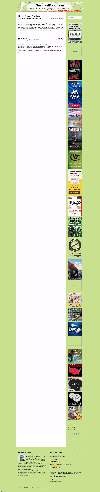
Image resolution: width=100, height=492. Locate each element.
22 (74, 434)
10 (78, 432)
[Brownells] (75, 182)
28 (72, 436)
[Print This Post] (51, 18)
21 (72, 434)
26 (68, 436)
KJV (49, 30)
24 (78, 434)
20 (70, 434)
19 (68, 434)
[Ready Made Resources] (75, 227)
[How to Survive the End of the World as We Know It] (75, 158)
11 (80, 432)
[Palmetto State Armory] (75, 94)
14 (72, 433)
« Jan (69, 439)
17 (78, 433)
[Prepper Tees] (75, 384)
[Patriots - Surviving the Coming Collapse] (75, 137)
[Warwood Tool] (75, 413)
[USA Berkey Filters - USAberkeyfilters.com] (75, 314)
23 (76, 434)
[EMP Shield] (75, 329)
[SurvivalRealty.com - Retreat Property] (75, 33)
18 (80, 433)
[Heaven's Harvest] (75, 206)
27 (70, 436)
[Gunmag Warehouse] (75, 70)
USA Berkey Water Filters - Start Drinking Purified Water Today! (33, 44)
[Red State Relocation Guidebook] (75, 370)
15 (74, 433)
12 (68, 433)
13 (70, 433)
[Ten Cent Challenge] (75, 399)
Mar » (72, 439)
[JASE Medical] (75, 356)
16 (76, 433)
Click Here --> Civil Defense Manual (27, 49)
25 (80, 434)
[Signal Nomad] (75, 269)
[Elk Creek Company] (75, 248)
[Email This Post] (52, 18)
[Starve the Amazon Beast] (75, 300)
